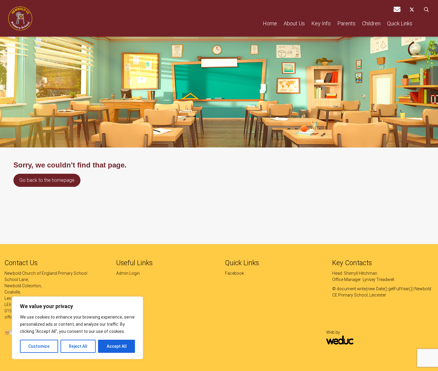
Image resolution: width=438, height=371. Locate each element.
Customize (38, 346)
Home (270, 23)
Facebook (234, 273)
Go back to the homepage (46, 180)
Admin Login (128, 273)
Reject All (78, 346)
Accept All (117, 346)
